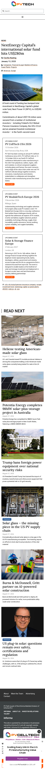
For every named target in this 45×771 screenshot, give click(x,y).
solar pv (11, 289)
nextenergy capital (21, 287)
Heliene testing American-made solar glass (21, 351)
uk (15, 289)
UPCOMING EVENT (11, 141)
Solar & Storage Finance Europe (19, 242)
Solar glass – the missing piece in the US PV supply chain (21, 527)
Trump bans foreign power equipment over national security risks (22, 466)
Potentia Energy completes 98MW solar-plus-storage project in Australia (22, 409)
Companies (7, 65)
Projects (14, 67)
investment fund (8, 287)
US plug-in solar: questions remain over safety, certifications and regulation (22, 649)
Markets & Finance (30, 65)
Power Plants (5, 67)
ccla (6, 284)
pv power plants (33, 287)
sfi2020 (5, 289)
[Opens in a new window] (8, 717)
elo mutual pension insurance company (22, 284)
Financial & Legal (18, 65)
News (3, 41)
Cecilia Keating (10, 58)
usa (18, 289)
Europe (13, 71)
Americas (7, 71)
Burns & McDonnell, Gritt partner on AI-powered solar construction (21, 586)
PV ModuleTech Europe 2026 (22, 196)
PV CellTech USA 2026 (18, 144)
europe (38, 284)
